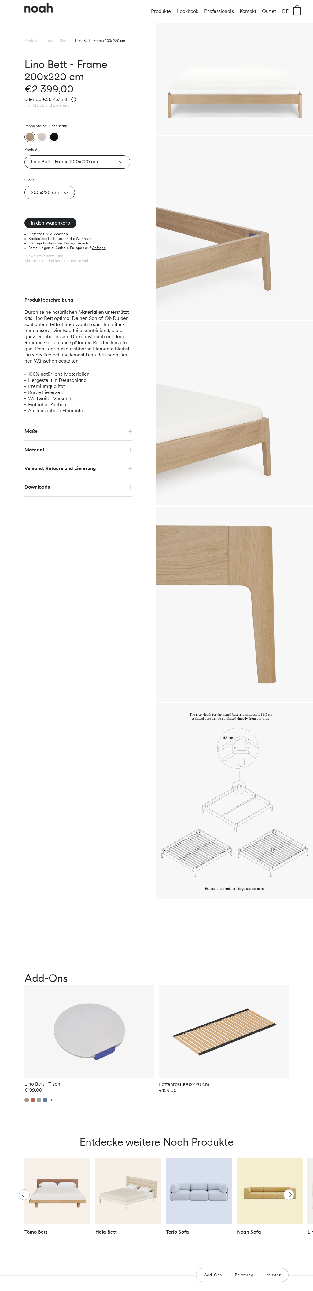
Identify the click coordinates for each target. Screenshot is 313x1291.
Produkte (161, 11)
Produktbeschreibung (48, 300)
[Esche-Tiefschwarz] (54, 137)
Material (34, 450)
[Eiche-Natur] (29, 137)
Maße (31, 431)
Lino (49, 40)
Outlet (269, 11)
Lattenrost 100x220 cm (184, 1084)
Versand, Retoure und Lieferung (60, 468)
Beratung (244, 1274)
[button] (288, 1194)
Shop (64, 40)
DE (285, 11)
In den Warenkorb (50, 223)
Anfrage (99, 248)
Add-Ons (213, 1274)
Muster (274, 1274)
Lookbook (188, 11)
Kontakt (248, 11)
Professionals (219, 11)
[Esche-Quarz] (42, 137)
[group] (57, 1199)
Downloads (37, 487)
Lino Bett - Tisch (42, 1084)
